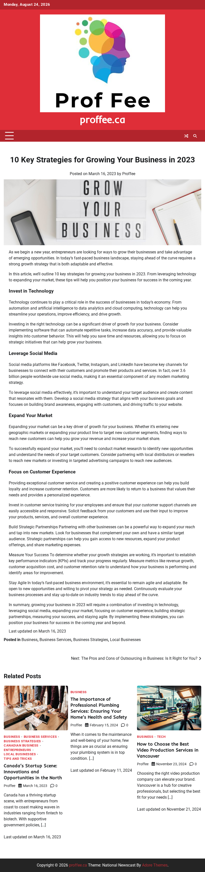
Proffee (128, 173)
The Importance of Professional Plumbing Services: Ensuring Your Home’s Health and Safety (98, 708)
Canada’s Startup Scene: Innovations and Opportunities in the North (33, 771)
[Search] (195, 136)
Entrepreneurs (17, 750)
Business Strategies (90, 639)
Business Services (55, 639)
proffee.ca (102, 119)
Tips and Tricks (18, 759)
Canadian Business (21, 745)
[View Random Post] (186, 136)
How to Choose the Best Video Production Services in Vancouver (167, 750)
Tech (161, 737)
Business (30, 639)
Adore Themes (155, 865)
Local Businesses (125, 639)
